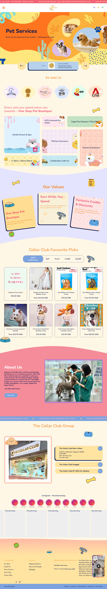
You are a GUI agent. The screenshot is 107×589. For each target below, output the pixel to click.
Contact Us (7, 567)
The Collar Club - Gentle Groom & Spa (15, 117)
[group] (12, 92)
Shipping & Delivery (35, 564)
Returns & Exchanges (35, 567)
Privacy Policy (8, 575)
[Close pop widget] (104, 555)
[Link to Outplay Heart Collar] (15, 278)
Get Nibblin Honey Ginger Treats (91, 293)
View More (11, 395)
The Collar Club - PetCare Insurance (52, 130)
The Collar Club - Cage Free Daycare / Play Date (81, 117)
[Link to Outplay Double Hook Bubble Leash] (41, 278)
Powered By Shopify (9, 586)
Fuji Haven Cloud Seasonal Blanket (15, 330)
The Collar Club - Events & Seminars (90, 130)
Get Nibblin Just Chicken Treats (66, 293)
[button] (4, 7)
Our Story (7, 564)
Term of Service (8, 569)
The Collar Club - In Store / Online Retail (16, 156)
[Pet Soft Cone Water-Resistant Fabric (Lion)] (51, 65)
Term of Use (7, 572)
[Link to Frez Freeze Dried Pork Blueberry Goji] (41, 315)
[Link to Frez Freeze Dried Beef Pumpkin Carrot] (66, 315)
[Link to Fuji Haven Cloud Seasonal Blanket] (15, 315)
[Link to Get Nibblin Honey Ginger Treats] (91, 278)
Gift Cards (32, 569)
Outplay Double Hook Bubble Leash (40, 293)
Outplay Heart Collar (15, 292)
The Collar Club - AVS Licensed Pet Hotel (52, 118)
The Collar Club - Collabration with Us (53, 156)
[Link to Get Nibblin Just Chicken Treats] (66, 278)
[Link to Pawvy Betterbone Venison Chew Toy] (91, 315)
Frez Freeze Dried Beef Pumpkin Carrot (66, 330)
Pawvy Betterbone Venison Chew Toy (91, 330)
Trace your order (70, 569)
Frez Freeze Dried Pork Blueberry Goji (41, 330)
